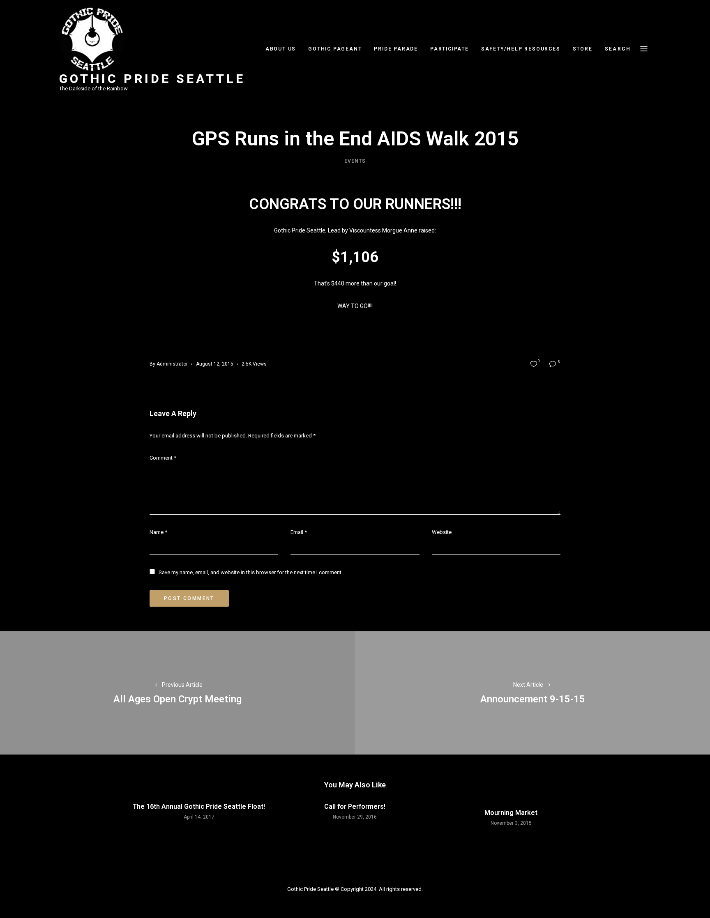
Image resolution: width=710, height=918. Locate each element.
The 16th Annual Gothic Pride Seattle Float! (199, 806)
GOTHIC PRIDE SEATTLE (152, 78)
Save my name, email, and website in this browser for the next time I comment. (251, 572)
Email (298, 532)
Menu (644, 49)
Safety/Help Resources (520, 49)
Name (158, 532)
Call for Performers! (354, 806)
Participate (449, 49)
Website (442, 532)
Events (355, 161)
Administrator (172, 364)
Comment (163, 458)
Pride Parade (396, 49)
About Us (280, 49)
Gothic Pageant (335, 49)
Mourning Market (510, 813)
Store (582, 49)
